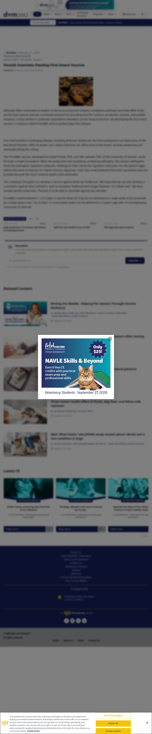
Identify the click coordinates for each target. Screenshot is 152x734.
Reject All (113, 723)
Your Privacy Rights (113, 715)
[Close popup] (110, 339)
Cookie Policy (33, 731)
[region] (76, 723)
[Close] (147, 722)
